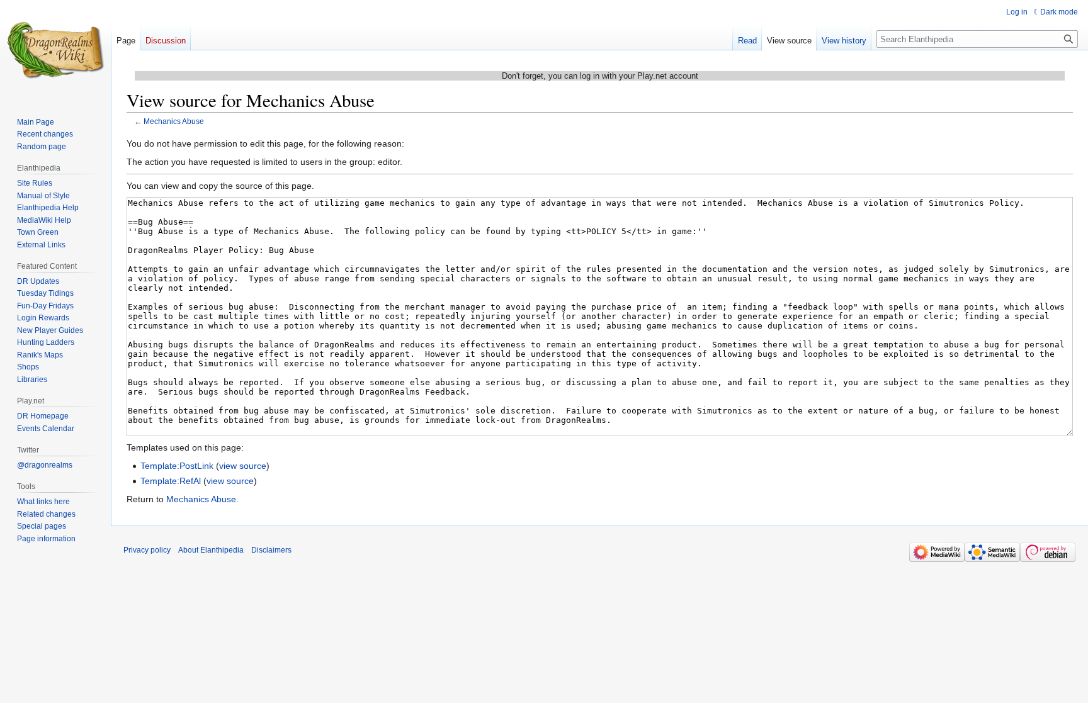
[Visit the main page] (55, 50)
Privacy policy (147, 550)
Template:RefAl (170, 481)
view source (242, 466)
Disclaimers (271, 550)
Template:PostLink (176, 466)
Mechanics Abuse (174, 121)
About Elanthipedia (211, 550)
